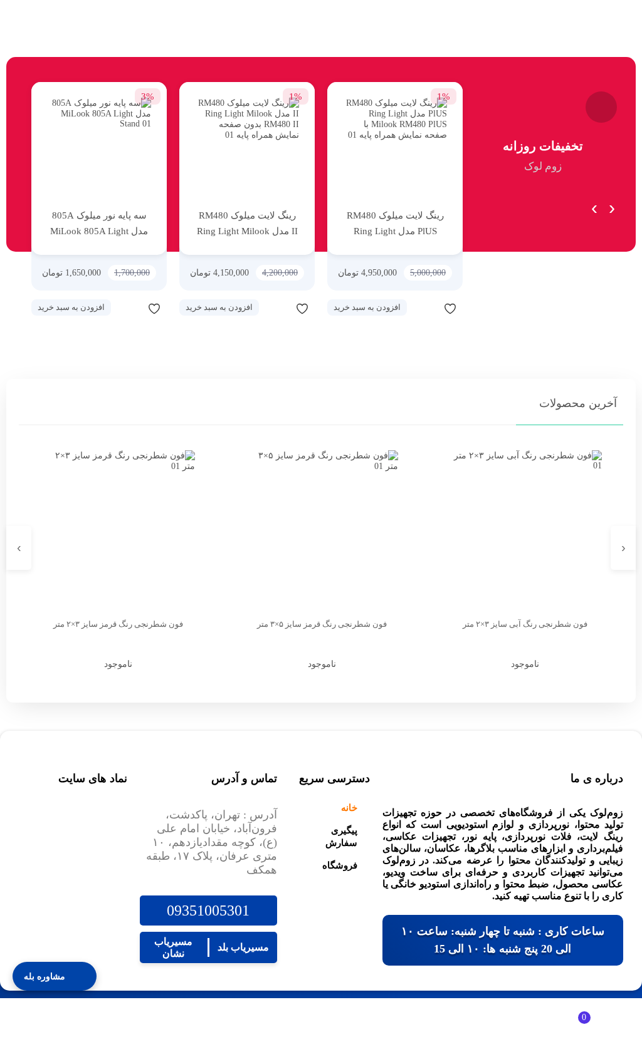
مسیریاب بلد (243, 947)
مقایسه (425, 308)
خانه (349, 808)
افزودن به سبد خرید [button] (367, 307)
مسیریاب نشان (173, 947)
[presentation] (612, 205)
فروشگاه (339, 865)
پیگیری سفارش (341, 836)
